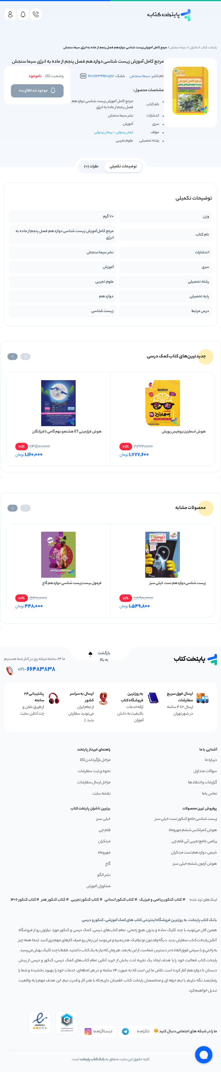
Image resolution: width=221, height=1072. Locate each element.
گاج (107, 864)
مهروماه (104, 852)
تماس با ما (209, 793)
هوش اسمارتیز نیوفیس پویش (184, 432)
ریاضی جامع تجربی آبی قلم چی (194, 841)
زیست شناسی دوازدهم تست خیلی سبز (178, 583)
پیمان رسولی (103, 132)
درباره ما (211, 760)
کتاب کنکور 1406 (23, 900)
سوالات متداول (205, 771)
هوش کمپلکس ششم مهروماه (193, 830)
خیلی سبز (103, 819)
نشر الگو (103, 875)
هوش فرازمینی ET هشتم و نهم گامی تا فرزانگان (67, 432)
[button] (25, 356)
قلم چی (104, 830)
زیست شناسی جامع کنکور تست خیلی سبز (186, 819)
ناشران (194, 47)
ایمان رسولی (124, 132)
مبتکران (104, 841)
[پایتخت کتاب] (169, 15)
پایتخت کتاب (209, 47)
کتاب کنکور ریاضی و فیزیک (160, 900)
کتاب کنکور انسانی (119, 900)
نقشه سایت (101, 793)
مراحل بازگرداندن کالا (95, 760)
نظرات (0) (91, 166)
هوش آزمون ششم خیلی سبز (195, 864)
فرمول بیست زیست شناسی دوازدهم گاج (72, 583)
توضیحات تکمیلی (123, 166)
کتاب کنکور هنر (53, 900)
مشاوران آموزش (98, 886)
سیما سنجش (178, 47)
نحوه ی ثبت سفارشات (94, 771)
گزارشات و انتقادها (202, 782)
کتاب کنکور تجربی (85, 900)
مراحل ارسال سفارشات (93, 782)
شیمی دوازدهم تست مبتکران (194, 852)
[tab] (123, 166)
